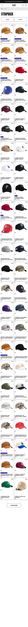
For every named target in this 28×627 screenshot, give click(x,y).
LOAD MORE (14, 505)
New (23, 5)
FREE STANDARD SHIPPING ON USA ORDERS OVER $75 (14, 1)
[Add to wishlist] (1, 25)
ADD (12, 25)
